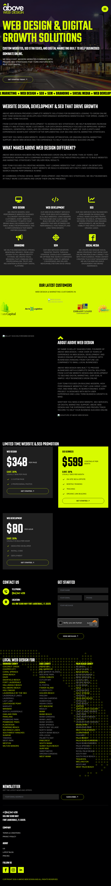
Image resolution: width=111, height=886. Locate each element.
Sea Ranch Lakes (11, 730)
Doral (42, 682)
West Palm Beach (85, 767)
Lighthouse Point (12, 703)
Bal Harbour (46, 669)
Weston (7, 743)
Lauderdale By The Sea (15, 693)
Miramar (7, 709)
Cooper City (9, 669)
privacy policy (9, 837)
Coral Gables (46, 677)
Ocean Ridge (82, 733)
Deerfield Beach (11, 680)
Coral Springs (10, 672)
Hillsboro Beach (11, 688)
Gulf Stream (82, 693)
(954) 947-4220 (18, 593)
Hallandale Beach (12, 685)
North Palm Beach (85, 730)
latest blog (8, 852)
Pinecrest (44, 740)
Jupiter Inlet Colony (87, 709)
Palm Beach (82, 738)
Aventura (44, 667)
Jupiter (80, 706)
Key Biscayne (46, 706)
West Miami (45, 756)
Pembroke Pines (11, 722)
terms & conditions (11, 833)
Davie (5, 677)
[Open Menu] (105, 9)
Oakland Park (10, 714)
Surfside (44, 748)
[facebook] (6, 870)
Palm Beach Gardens (87, 740)
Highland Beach (84, 698)
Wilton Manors (11, 746)
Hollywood (9, 690)
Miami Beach (45, 714)
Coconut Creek (11, 667)
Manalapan (81, 725)
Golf (78, 688)
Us (4, 849)
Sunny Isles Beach (49, 746)
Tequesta (81, 759)
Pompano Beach (11, 727)
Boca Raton (82, 672)
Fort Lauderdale (12, 682)
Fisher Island (46, 688)
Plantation (8, 725)
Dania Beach (9, 674)
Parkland (8, 717)
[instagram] (13, 870)
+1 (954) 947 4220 (10, 813)
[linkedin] (21, 870)
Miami (42, 711)
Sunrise (7, 735)
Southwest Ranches (13, 733)
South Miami (45, 743)
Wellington (82, 762)
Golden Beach (46, 693)
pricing (6, 856)
